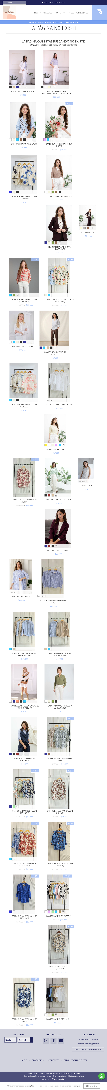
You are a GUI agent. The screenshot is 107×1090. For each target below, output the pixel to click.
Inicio (36, 13)
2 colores (48, 400)
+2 (56, 546)
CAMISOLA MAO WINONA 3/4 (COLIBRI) (60, 812)
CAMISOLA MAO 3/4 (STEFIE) (58, 916)
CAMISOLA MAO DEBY (56, 449)
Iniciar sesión (60, 2)
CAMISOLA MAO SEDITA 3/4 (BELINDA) (24, 812)
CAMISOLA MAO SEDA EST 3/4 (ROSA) (59, 145)
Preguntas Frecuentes (78, 13)
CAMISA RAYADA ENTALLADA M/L (53, 602)
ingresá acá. (62, 1076)
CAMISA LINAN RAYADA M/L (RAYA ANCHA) (24, 654)
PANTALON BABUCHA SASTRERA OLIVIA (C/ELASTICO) (56, 92)
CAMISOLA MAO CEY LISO (57, 1019)
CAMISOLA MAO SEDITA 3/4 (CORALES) (24, 406)
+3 (59, 242)
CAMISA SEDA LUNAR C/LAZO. (24, 144)
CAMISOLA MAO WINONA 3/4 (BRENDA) (60, 864)
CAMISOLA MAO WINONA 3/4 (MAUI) (25, 1020)
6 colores (13, 592)
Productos (47, 13)
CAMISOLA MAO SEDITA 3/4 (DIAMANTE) (24, 300)
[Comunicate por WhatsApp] (101, 1076)
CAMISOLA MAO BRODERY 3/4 (59, 405)
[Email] (61, 1041)
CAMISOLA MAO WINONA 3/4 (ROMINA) (25, 917)
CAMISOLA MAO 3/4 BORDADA (59, 196)
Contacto (60, 13)
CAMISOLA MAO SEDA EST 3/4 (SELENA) (60, 967)
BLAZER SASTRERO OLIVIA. (23, 91)
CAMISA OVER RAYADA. (21, 596)
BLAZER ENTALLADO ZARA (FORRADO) (60, 248)
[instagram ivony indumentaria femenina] (46, 1041)
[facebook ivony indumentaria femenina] (53, 1041)
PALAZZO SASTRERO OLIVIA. (59, 500)
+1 (17, 295)
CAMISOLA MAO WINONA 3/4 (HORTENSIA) (25, 864)
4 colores (81, 481)
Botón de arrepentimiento (75, 1076)
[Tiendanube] (53, 1080)
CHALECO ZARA (87, 485)
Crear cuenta (49, 2)
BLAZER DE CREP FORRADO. (58, 550)
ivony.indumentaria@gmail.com (88, 1043)
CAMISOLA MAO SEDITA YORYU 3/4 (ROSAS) (60, 300)
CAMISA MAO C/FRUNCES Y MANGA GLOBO (60, 707)
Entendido (91, 1086)
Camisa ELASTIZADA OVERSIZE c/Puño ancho (24, 707)
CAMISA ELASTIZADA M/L (22, 346)
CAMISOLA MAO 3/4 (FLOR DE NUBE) (60, 759)
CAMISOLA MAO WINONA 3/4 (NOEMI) (25, 501)
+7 (21, 87)
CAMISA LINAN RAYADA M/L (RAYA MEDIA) (60, 654)
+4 (91, 228)
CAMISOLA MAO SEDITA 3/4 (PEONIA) (24, 197)
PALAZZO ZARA (88, 232)
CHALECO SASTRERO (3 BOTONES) (24, 759)
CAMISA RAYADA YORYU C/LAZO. (55, 353)
